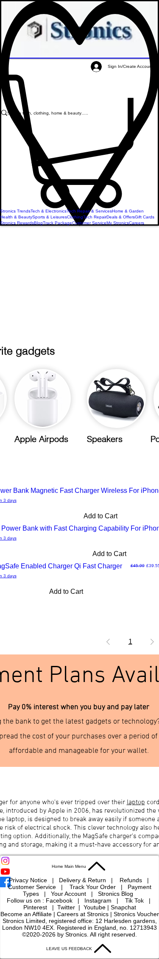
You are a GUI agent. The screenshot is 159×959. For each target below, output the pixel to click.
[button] (79, 141)
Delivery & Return (83, 880)
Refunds (132, 880)
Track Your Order (93, 887)
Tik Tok (135, 900)
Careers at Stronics (83, 914)
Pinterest (36, 907)
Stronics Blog (115, 893)
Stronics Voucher (136, 914)
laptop (136, 802)
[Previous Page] (108, 641)
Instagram (98, 900)
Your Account (71, 893)
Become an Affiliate (26, 914)
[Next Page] (152, 641)
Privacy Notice (28, 880)
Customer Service (33, 887)
